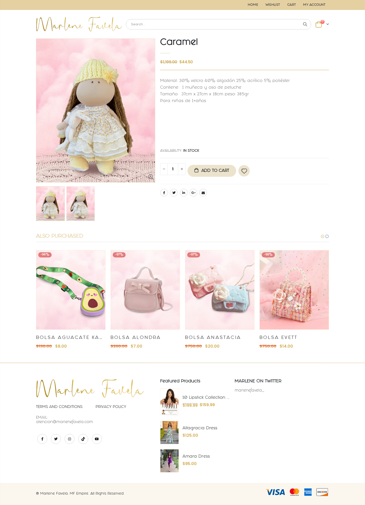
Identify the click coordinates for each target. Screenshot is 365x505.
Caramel (179, 42)
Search (305, 24)
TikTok (83, 439)
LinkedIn (184, 193)
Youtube (97, 439)
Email (203, 193)
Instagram (69, 439)
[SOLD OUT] (97, 258)
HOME (253, 5)
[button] (322, 236)
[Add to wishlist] (244, 171)
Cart (291, 5)
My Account (314, 5)
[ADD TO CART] (171, 258)
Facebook (164, 193)
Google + (193, 193)
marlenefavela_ (249, 391)
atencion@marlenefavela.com (64, 422)
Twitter (174, 193)
